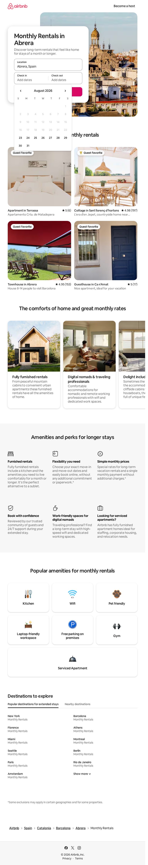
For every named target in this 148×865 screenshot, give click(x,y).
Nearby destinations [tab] (77, 704)
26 (43, 138)
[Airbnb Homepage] (17, 6)
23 (20, 138)
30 (20, 145)
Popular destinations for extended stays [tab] (33, 704)
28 (58, 138)
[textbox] (31, 80)
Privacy (66, 858)
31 (28, 145)
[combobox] (48, 66)
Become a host (124, 6)
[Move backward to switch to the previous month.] (21, 91)
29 (65, 138)
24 (27, 138)
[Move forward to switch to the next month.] (65, 91)
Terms (79, 858)
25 (35, 138)
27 (50, 138)
